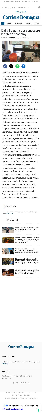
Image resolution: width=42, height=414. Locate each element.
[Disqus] (21, 311)
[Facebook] (2, 7)
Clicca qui (9, 213)
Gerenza (21, 392)
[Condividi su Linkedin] (23, 66)
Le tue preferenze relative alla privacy (23, 405)
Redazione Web (12, 37)
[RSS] (29, 383)
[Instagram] (10, 7)
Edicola (27, 395)
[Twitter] (6, 7)
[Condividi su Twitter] (11, 66)
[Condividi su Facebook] (5, 66)
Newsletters (21, 7)
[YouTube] (13, 7)
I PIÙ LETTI (12, 220)
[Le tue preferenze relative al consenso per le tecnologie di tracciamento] (38, 410)
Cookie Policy (31, 392)
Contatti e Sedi (11, 392)
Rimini (3, 37)
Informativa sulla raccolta (13, 409)
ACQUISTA (21, 12)
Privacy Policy (17, 395)
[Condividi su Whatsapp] (17, 66)
